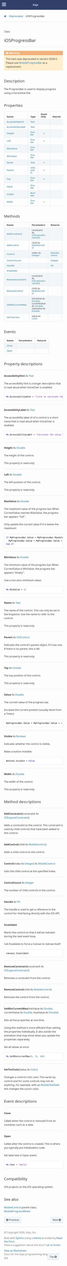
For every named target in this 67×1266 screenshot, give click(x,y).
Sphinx (20, 1238)
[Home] (5, 16)
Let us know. (53, 1245)
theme (37, 1238)
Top (52, 1256)
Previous (13, 1220)
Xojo (35, 5)
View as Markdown (15, 1250)
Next (56, 1220)
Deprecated (16, 16)
